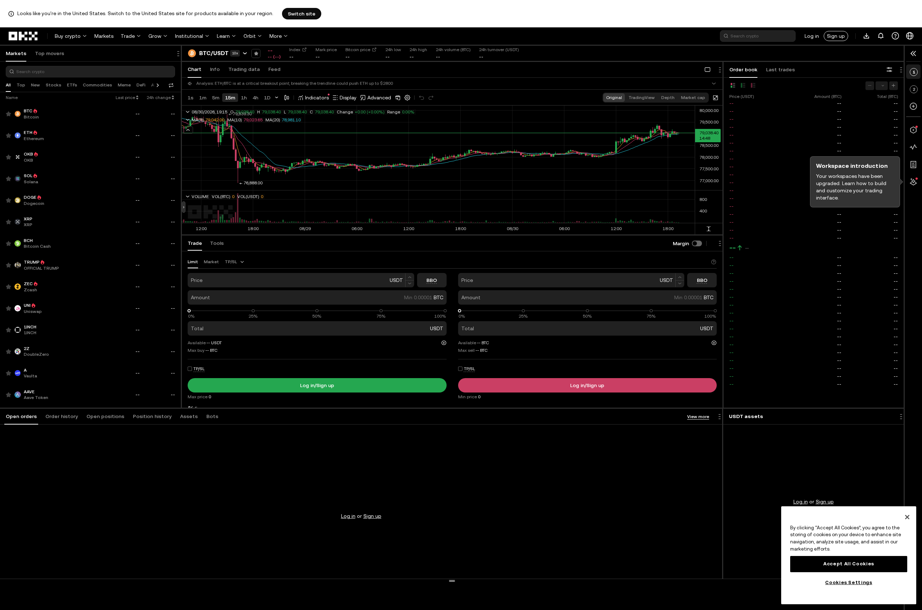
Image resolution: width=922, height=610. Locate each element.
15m (230, 97)
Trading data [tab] (244, 69)
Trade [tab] (195, 243)
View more (698, 416)
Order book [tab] (743, 69)
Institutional (189, 36)
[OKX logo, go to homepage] (23, 36)
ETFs (72, 85)
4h (255, 97)
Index (294, 49)
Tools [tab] (217, 243)
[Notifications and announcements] (881, 36)
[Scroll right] (157, 85)
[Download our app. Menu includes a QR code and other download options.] (866, 36)
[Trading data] (913, 147)
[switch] (697, 243)
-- (732, 247)
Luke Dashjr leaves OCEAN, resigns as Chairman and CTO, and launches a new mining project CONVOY (299, 83)
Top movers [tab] (49, 53)
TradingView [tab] (641, 97)
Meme (124, 85)
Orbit (249, 36)
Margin (681, 243)
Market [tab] (211, 261)
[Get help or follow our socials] (895, 36)
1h (244, 97)
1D (267, 97)
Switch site (301, 14)
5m (215, 97)
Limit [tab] (193, 261)
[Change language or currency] (909, 36)
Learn (223, 36)
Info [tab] (215, 69)
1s (190, 97)
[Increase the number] (410, 276)
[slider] (189, 311)
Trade (128, 36)
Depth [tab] (668, 97)
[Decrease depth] (869, 85)
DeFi (141, 85)
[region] (848, 555)
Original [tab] (614, 97)
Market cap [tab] (693, 97)
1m (202, 97)
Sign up (836, 36)
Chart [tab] (194, 69)
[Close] (907, 517)
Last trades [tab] (780, 69)
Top (21, 85)
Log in (812, 36)
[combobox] (235, 262)
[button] (21, 417)
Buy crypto (68, 36)
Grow (154, 36)
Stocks (53, 85)
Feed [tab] (274, 69)
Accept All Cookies (848, 563)
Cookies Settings (848, 582)
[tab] (21, 417)
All (8, 85)
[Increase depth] (893, 85)
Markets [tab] (16, 53)
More (275, 36)
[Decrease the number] (410, 284)
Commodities (97, 85)
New (35, 85)
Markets (103, 36)
